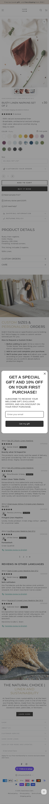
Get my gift (24, 424)
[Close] (45, 373)
